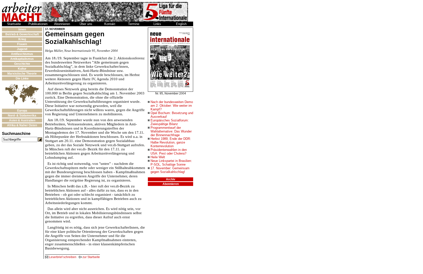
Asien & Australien (22, 120)
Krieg (22, 39)
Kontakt (109, 24)
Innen (22, 29)
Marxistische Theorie (22, 73)
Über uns (86, 24)
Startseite (14, 24)
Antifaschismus (22, 54)
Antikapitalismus (22, 59)
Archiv (170, 179)
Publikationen (37, 24)
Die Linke (22, 78)
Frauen (22, 44)
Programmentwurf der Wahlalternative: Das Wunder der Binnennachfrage (171, 131)
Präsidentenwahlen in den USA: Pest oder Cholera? (169, 151)
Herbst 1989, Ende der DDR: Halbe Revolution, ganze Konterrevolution (171, 142)
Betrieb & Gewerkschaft (22, 34)
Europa (22, 110)
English (181, 24)
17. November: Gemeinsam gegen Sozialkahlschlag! (170, 170)
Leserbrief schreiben (62, 257)
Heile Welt (158, 157)
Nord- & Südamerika (22, 115)
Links (157, 24)
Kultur (22, 68)
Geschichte (22, 63)
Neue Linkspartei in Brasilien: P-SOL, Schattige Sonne (171, 162)
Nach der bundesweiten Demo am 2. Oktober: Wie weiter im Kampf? (172, 105)
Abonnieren (62, 24)
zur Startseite (91, 257)
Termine (133, 24)
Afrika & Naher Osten (22, 125)
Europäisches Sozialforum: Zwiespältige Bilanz (170, 122)
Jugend (22, 49)
